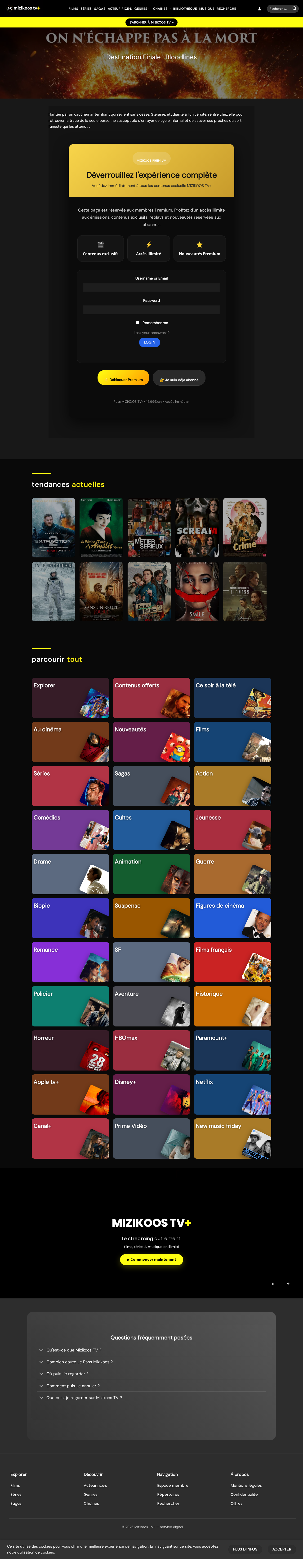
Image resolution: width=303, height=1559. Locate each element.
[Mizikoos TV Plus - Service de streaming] (33, 8)
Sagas (100, 9)
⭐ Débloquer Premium (123, 379)
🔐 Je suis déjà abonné (179, 380)
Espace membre (172, 1485)
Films (73, 9)
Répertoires (168, 1494)
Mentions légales (246, 1485)
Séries (86, 9)
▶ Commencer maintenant (151, 1259)
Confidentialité (244, 1494)
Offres (236, 1503)
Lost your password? (151, 332)
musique (206, 9)
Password (151, 300)
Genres (140, 9)
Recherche (226, 9)
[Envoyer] (294, 9)
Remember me (155, 322)
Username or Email (151, 278)
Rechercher (168, 1503)
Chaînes (160, 9)
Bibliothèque (185, 9)
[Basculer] (41, 1350)
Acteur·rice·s (120, 9)
